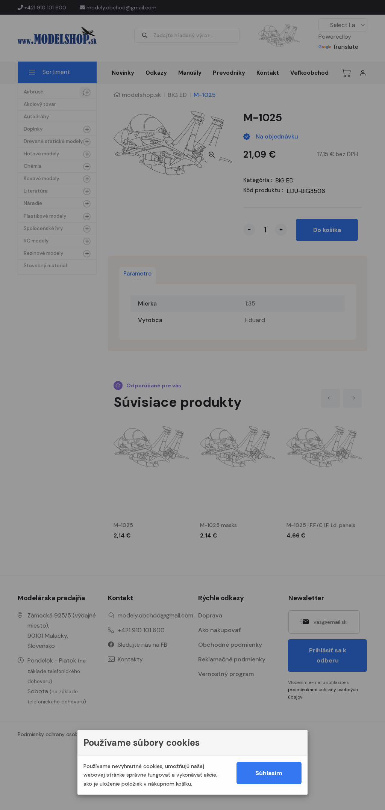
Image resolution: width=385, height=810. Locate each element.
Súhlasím (268, 773)
